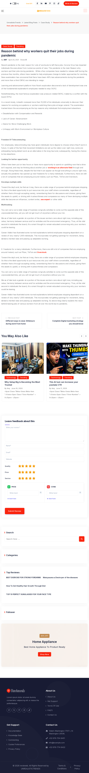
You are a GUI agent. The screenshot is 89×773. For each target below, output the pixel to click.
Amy (8, 388)
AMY (5, 60)
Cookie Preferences (16, 744)
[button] (82, 336)
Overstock (41, 252)
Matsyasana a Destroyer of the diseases (60, 577)
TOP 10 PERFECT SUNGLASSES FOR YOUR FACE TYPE (28, 594)
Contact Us (52, 715)
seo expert (45, 199)
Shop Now (44, 654)
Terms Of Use (53, 706)
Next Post (77, 318)
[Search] (85, 10)
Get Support (52, 701)
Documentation (14, 731)
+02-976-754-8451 (57, 738)
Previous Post (14, 318)
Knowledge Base (15, 735)
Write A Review (71, 3)
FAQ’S (50, 710)
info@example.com (57, 743)
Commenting (13, 740)
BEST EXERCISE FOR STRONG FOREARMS (23, 577)
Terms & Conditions (62, 767)
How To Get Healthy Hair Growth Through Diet (26, 586)
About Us (51, 697)
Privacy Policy (14, 749)
